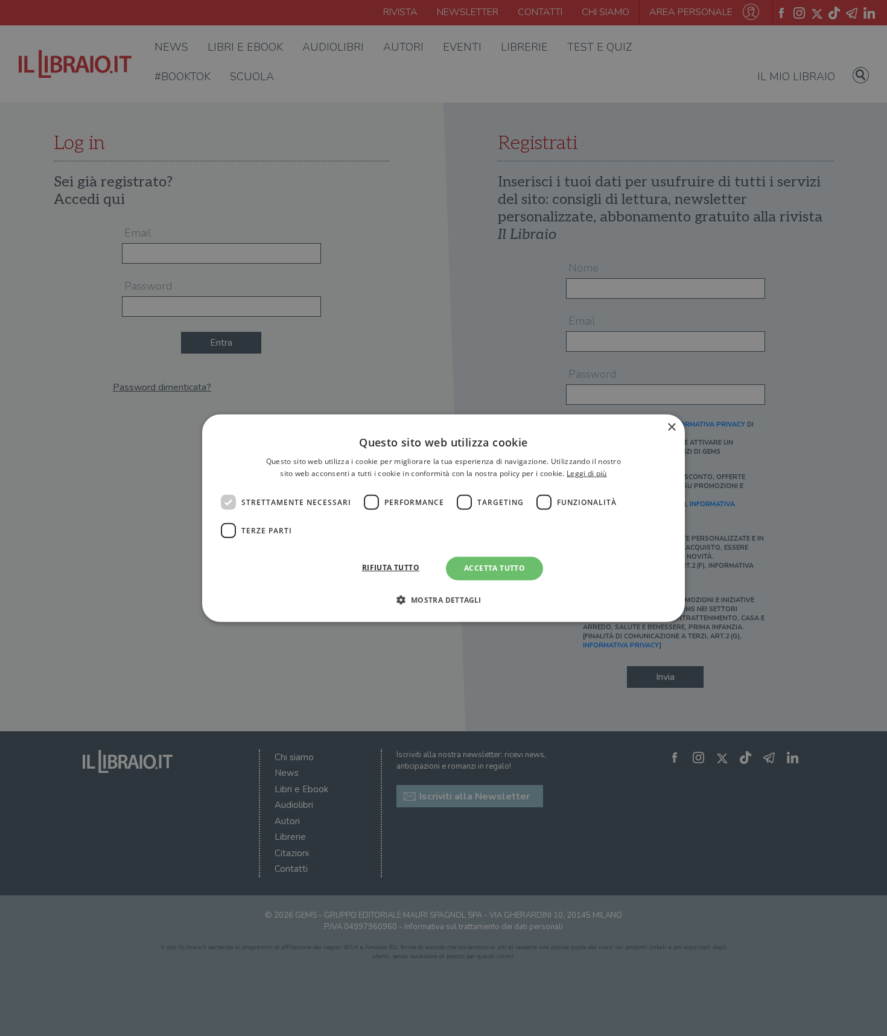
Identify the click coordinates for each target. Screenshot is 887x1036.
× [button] (671, 426)
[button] (443, 600)
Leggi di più (587, 473)
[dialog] (443, 517)
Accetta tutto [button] (494, 568)
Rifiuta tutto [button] (390, 567)
